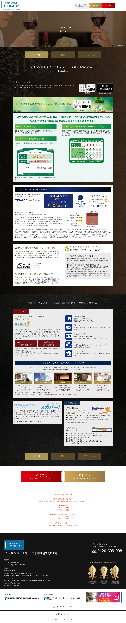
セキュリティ (89, 54)
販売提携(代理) (49, 594)
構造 (63, 54)
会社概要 (55, 607)
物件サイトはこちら (63, 614)
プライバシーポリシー (67, 607)
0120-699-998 (109, 551)
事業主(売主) (9, 594)
